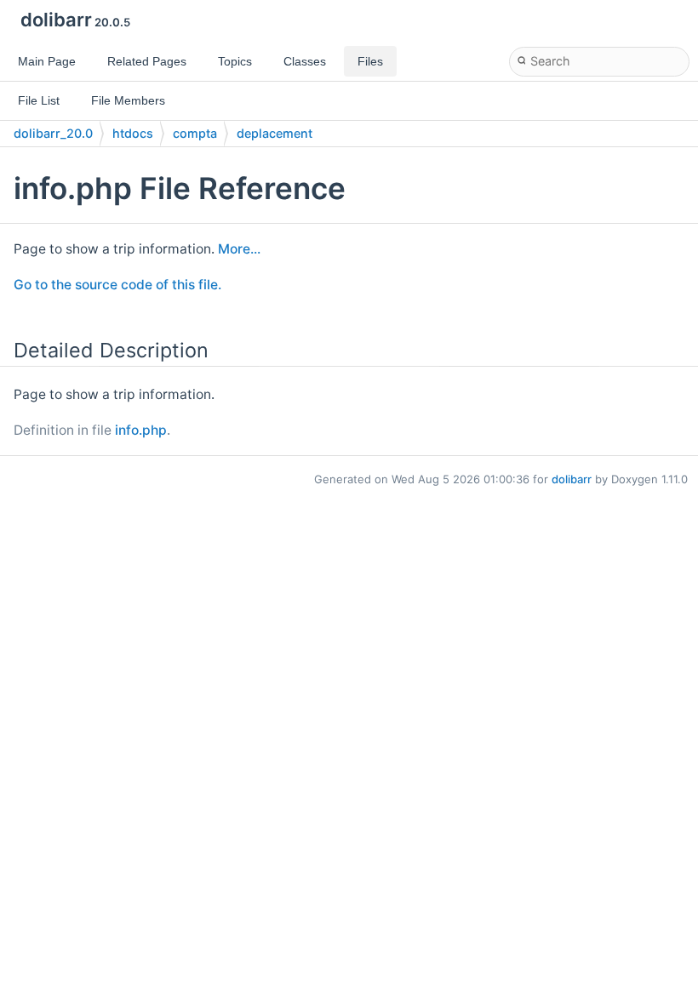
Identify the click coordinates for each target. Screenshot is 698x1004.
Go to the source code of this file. (117, 285)
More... (239, 249)
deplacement (274, 133)
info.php (141, 430)
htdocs (132, 133)
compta (195, 133)
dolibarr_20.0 (53, 133)
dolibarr (572, 479)
